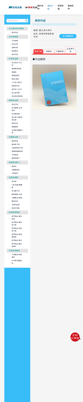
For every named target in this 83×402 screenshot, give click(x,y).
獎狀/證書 (15, 79)
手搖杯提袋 (16, 205)
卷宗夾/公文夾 (17, 89)
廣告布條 (15, 201)
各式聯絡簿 (16, 114)
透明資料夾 (16, 86)
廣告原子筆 (16, 144)
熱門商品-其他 (17, 240)
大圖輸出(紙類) (17, 198)
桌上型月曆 (16, 93)
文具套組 (15, 155)
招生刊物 (15, 44)
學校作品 (15, 32)
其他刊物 (15, 54)
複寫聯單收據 (16, 69)
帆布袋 (14, 181)
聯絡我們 (71, 7)
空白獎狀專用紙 (17, 96)
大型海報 (15, 41)
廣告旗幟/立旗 (17, 194)
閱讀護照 (15, 127)
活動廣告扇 (16, 170)
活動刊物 (15, 47)
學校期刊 (15, 51)
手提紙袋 (15, 173)
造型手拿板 (16, 208)
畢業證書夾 (16, 75)
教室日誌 (15, 123)
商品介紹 (50, 7)
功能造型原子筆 (17, 148)
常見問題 (60, 7)
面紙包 (14, 166)
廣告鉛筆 (15, 141)
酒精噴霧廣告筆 (17, 151)
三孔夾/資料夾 (17, 82)
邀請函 (14, 72)
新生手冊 (15, 104)
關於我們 (40, 7)
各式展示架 (16, 191)
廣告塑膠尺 (16, 158)
